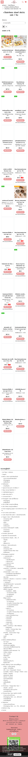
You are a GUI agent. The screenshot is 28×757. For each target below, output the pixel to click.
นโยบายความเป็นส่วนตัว (19, 750)
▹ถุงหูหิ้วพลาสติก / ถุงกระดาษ (11, 587)
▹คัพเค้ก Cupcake (8, 589)
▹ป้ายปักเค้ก (6, 521)
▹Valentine (6, 547)
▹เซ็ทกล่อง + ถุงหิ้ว (8, 586)
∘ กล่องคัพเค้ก (9, 596)
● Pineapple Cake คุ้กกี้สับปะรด (9, 499)
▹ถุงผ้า (5, 636)
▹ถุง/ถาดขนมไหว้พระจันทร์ (9, 478)
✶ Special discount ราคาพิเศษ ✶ (10, 488)
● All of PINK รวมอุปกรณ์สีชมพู (9, 504)
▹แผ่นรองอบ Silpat (8, 675)
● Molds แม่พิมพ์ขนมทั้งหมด (8, 640)
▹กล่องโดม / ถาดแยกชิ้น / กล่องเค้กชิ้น (13, 568)
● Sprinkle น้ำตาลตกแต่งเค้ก (8, 536)
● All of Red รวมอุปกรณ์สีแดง (9, 506)
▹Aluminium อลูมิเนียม (9, 645)
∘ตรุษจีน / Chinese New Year (13, 629)
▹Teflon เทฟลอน (7, 652)
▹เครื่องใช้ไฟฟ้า (7, 682)
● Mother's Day (5, 708)
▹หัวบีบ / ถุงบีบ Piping (9, 666)
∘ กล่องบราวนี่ (8, 561)
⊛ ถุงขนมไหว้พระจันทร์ (12, 605)
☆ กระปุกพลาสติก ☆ (8, 556)
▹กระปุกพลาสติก (7, 691)
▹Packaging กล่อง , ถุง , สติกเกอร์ (12, 697)
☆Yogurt (3, 474)
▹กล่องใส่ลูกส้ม (7, 700)
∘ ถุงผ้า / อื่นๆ (9, 624)
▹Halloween (6, 526)
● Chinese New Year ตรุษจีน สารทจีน (11, 693)
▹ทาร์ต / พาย (6, 657)
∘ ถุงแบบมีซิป (8, 617)
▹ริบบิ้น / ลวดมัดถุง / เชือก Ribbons (12, 626)
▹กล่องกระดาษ (7, 558)
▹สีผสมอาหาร (6, 543)
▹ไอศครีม (5, 659)
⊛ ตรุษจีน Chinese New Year (15, 603)
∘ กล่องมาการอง (9, 563)
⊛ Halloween (10, 594)
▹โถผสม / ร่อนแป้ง (8, 673)
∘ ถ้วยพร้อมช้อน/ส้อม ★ (11, 575)
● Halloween (4, 484)
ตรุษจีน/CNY (6, 663)
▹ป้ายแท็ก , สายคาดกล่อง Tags (11, 633)
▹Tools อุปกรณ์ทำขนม (9, 695)
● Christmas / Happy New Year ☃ (10, 686)
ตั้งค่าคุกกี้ (10, 754)
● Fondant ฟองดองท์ (7, 533)
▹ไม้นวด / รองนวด (8, 677)
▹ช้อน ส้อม (5, 577)
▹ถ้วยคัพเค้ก (6, 486)
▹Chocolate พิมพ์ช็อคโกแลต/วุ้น (11, 647)
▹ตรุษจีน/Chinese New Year (10, 550)
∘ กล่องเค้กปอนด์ (9, 567)
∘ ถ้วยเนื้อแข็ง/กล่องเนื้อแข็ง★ (13, 573)
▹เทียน (4, 522)
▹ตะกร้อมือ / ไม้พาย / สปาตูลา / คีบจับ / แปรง (15, 672)
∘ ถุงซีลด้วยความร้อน (10, 600)
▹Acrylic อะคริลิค (7, 643)
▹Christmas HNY (7, 519)
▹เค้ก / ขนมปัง (7, 654)
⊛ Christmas (10, 601)
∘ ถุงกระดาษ (8, 620)
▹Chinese (5, 524)
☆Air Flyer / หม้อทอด (7, 472)
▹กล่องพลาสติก (7, 565)
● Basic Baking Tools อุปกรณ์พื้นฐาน (11, 664)
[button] (22, 2)
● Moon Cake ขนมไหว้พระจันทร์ (9, 476)
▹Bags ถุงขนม (7, 598)
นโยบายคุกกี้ (7, 751)
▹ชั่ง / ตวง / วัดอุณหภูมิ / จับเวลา (12, 670)
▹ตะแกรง (5, 680)
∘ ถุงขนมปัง (8, 619)
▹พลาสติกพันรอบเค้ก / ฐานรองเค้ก (12, 584)
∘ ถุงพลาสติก (8, 622)
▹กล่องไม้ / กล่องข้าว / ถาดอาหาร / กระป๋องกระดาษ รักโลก (14, 579)
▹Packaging (6, 480)
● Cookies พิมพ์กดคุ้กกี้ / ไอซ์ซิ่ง (9, 528)
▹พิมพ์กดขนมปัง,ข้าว (8, 661)
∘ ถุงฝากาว (8, 608)
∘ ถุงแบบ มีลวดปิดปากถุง (11, 615)
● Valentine (4, 702)
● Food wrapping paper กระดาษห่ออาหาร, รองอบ (13, 509)
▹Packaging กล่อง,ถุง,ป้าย (10, 689)
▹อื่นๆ (4, 638)
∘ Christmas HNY (10, 631)
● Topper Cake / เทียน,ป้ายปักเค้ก (10, 517)
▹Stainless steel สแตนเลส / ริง (11, 650)
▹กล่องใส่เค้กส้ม (7, 699)
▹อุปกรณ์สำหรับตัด (8, 679)
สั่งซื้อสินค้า (8, 57)
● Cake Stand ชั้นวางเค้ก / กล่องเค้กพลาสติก (13, 515)
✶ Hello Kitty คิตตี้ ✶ (7, 494)
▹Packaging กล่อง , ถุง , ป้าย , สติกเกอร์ (14, 706)
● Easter (3, 710)
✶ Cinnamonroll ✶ (6, 496)
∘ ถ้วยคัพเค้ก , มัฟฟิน (10, 591)
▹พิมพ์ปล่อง (6, 656)
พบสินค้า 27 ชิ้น (6, 31)
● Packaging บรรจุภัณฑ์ (7, 554)
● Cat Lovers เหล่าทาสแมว (8, 512)
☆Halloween (8, 627)
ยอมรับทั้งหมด (17, 754)
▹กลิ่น (4, 541)
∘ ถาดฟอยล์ (8, 570)
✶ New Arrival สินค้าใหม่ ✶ (8, 490)
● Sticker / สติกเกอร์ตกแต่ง (8, 545)
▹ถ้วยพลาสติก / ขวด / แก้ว (10, 572)
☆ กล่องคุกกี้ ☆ (7, 582)
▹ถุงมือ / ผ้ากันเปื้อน (8, 668)
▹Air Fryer (6, 642)
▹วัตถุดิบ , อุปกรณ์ (8, 688)
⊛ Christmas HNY (12, 593)
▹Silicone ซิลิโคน (7, 649)
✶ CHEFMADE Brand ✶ (7, 492)
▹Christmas (6, 530)
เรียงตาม (5, 20)
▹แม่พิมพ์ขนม (6, 482)
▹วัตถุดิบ (5, 540)
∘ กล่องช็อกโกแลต (10, 560)
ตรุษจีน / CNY (8, 634)
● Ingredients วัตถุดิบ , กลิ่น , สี (10, 538)
